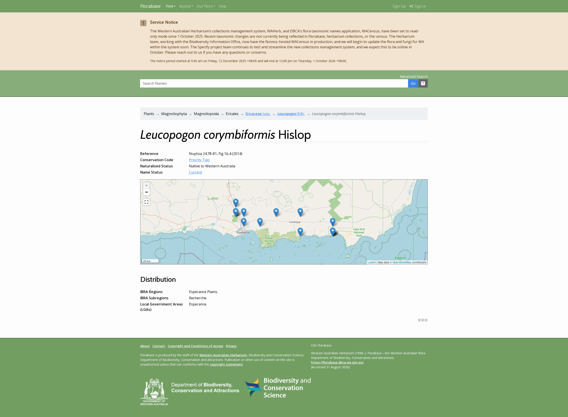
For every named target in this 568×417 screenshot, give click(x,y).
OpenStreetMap (402, 262)
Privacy (231, 346)
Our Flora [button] (205, 6)
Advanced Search (414, 76)
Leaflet (372, 262)
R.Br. (291, 113)
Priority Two (199, 159)
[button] (186, 6)
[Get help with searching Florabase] (423, 83)
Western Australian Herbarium (223, 355)
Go (413, 83)
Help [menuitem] (223, 6)
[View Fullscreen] (146, 202)
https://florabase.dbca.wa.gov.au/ (337, 362)
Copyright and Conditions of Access (195, 346)
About (145, 346)
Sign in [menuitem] (420, 6)
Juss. (258, 113)
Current (195, 172)
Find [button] (169, 6)
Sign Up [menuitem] (399, 6)
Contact (158, 346)
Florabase (150, 6)
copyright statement (226, 364)
